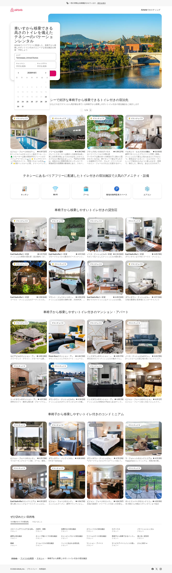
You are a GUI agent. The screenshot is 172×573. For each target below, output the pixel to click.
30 (18, 106)
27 (37, 102)
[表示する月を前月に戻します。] (18, 73)
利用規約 (42, 569)
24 (23, 102)
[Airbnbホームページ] (16, 10)
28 (41, 102)
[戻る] (82, 110)
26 (32, 102)
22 (46, 97)
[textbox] (24, 66)
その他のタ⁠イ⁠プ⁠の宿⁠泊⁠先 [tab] (19, 522)
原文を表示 (101, 3)
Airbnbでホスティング (150, 10)
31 (23, 106)
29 (46, 102)
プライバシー (32, 569)
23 (18, 102)
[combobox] (35, 57)
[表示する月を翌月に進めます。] (45, 73)
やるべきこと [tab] (37, 522)
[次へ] (90, 110)
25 (27, 102)
